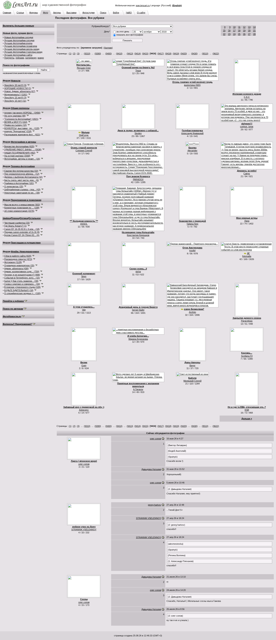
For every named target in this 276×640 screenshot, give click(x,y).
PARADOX (138, 179)
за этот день (122, 31)
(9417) (160, 53)
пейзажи (20, 58)
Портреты (9, 58)
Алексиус (84, 410)
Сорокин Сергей (84, 150)
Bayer (192, 365)
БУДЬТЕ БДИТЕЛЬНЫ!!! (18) (18, 290)
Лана (246, 221)
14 (254, 27)
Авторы (57, 12)
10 (234, 27)
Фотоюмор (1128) (13, 262)
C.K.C (247, 97)
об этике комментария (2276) (19, 211)
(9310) (87, 53)
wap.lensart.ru (143, 5)
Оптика (24, 218)
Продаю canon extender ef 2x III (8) (22, 232)
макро (41, 58)
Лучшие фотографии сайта (18, 55)
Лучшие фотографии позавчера (20, 46)
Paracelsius (247, 321)
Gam (83, 365)
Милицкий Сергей (192, 381)
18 (239, 30)
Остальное (34, 218)
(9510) (205, 53)
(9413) (130, 53)
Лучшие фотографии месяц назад (21, 49)
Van (84, 309)
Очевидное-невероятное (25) (19, 265)
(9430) (194, 53)
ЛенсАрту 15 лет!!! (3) (15, 97)
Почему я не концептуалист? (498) (22, 275)
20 (249, 30)
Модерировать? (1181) (15, 94)
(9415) (145, 53)
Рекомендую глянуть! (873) (18, 259)
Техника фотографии (23, 166)
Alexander (192, 150)
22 (224, 34)
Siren (83, 276)
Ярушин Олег (84, 68)
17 (234, 30)
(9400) (108, 53)
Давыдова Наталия (151, 469)
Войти (116, 12)
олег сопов (84, 464)
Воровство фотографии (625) (19, 146)
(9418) (168, 53)
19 (244, 30)
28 (254, 34)
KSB (247, 410)
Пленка (15, 218)
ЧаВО (129, 12)
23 (229, 34)
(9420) (183, 53)
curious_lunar (246, 126)
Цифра (7, 218)
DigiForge (83, 135)
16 (229, 30)
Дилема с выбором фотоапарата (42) (23, 177)
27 (249, 34)
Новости (15, 80)
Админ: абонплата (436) (16, 268)
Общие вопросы (20, 108)
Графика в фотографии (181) (19, 183)
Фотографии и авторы (23, 142)
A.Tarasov (138, 389)
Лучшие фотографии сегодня (19, 40)
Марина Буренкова (138, 339)
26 (244, 34)
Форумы (33, 12)
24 (234, 34)
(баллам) (108, 47)
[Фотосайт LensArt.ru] (45, 9)
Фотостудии (88, 12)
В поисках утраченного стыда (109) (22, 287)
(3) (78, 53)
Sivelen (138, 133)
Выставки (71, 12)
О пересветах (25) (13, 186)
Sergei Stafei (138, 310)
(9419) (176, 53)
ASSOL (83, 224)
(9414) (137, 53)
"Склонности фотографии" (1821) (21, 119)
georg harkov (154, 505)
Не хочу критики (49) (15, 116)
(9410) (119, 53)
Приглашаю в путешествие (26, 242)
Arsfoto (192, 312)
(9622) (216, 53)
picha (138, 271)
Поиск (103, 12)
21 (254, 30)
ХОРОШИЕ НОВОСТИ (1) (17, 88)
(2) (74, 53)
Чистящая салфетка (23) (17, 223)
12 (244, 27)
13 (249, 27)
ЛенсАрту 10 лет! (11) (15, 101)
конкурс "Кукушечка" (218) (18, 131)
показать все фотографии (129, 35)
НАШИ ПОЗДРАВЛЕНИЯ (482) (19, 153)
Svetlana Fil (246, 356)
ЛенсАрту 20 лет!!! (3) (15, 85)
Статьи (20, 12)
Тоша (138, 70)
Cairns (246, 173)
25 (239, 34)
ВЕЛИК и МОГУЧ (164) (15, 122)
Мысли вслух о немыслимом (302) (22, 204)
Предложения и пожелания (26, 200)
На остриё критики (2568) (17, 156)
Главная (7, 12)
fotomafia (246, 256)
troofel (192, 250)
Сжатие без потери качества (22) (21, 171)
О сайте (141, 12)
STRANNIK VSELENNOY (83, 529)
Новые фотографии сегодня (18, 37)
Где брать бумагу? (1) (15, 226)
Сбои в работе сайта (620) (17, 256)
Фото (45, 12)
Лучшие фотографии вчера (18, 43)
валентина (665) (192, 85)
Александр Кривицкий (192, 133)
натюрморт (30, 58)
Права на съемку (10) (15, 125)
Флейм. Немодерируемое (25, 251)
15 (224, 30)
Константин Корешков (138, 235)
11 (239, 27)
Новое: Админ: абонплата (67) (19, 91)
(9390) (98, 53)
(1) (70, 53)
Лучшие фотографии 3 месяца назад (23, 52)
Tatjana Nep (192, 224)
